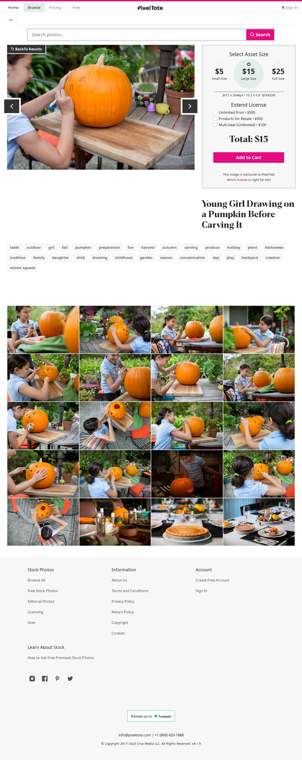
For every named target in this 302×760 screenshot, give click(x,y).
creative (273, 257)
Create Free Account (212, 580)
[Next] (190, 106)
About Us (119, 580)
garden (146, 257)
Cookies (118, 633)
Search (262, 35)
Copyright (120, 622)
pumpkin (83, 247)
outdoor (34, 247)
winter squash (22, 267)
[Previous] (12, 106)
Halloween (274, 247)
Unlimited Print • (237, 112)
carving (191, 247)
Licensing (35, 612)
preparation (109, 247)
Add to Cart (248, 157)
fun (131, 247)
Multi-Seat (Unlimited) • (242, 124)
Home (13, 7)
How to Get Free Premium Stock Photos (61, 657)
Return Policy (123, 612)
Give (31, 622)
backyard (250, 257)
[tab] (10, 20)
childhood (123, 257)
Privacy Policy (123, 601)
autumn (169, 247)
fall (65, 247)
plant (252, 247)
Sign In (291, 7)
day (216, 257)
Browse (34, 7)
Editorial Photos (41, 601)
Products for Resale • (241, 118)
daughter (60, 257)
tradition (18, 257)
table (14, 247)
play (230, 257)
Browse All (36, 580)
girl (51, 247)
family (39, 257)
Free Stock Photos (43, 590)
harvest (148, 247)
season (166, 257)
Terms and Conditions (130, 590)
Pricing (55, 7)
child (80, 257)
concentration (192, 257)
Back (28, 49)
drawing (99, 257)
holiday (233, 247)
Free (76, 7)
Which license (237, 180)
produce (212, 247)
